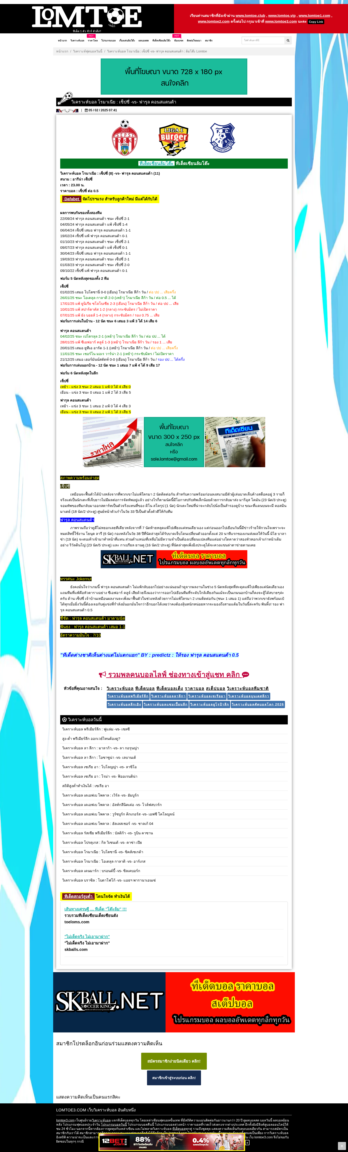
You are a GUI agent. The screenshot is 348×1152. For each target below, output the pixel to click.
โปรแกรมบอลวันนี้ (114, 1124)
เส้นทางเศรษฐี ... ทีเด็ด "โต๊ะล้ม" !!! (95, 909)
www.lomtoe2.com (214, 21)
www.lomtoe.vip (282, 16)
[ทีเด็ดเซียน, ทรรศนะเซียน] (235, 442)
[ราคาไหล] (113, 442)
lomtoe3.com (65, 1120)
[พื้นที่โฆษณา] (174, 442)
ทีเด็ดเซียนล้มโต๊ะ (156, 163)
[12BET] (171, 1142)
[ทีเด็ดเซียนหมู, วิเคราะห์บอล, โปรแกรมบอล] (174, 1002)
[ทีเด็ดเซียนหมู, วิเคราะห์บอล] (174, 559)
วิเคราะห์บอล (101, 1120)
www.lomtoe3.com (281, 21)
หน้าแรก (62, 51)
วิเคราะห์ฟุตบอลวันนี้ (87, 51)
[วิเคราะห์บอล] (174, 77)
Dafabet (71, 199)
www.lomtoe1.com (314, 16)
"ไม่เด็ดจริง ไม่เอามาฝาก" (87, 936)
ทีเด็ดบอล (179, 1128)
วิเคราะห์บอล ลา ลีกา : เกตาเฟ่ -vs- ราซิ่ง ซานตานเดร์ (87, 31)
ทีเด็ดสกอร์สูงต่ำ (78, 896)
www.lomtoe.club (250, 16)
